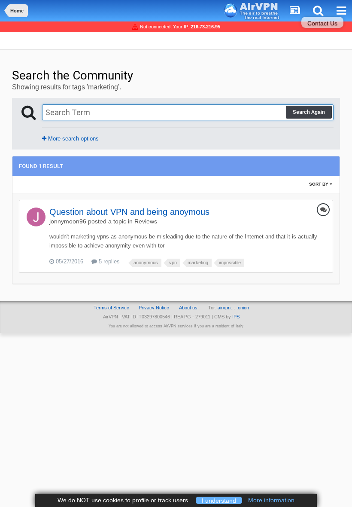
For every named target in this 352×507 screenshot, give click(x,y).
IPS (236, 316)
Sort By (319, 184)
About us (188, 307)
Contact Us (322, 23)
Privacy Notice (154, 307)
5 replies (108, 261)
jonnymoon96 (67, 221)
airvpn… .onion (233, 307)
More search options (72, 138)
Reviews (145, 221)
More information (271, 500)
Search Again (309, 112)
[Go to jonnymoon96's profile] (36, 217)
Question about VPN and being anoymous (129, 212)
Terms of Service (111, 307)
